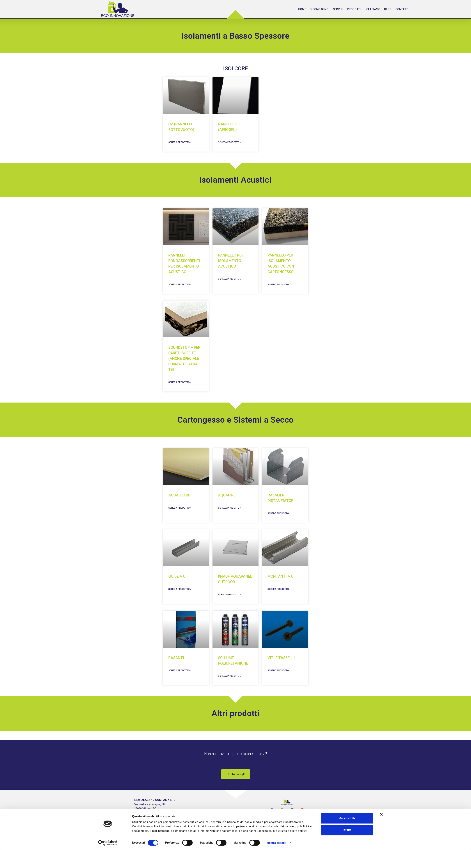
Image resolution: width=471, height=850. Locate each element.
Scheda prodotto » (179, 142)
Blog (388, 9)
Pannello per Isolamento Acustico (231, 260)
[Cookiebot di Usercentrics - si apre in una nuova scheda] (108, 843)
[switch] (187, 843)
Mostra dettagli (276, 842)
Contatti (401, 9)
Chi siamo (373, 9)
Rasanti (176, 658)
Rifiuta (347, 829)
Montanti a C (280, 576)
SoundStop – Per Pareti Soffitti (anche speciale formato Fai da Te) (184, 358)
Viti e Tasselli (281, 658)
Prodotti (354, 9)
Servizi (338, 9)
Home (302, 9)
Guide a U (176, 576)
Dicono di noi (319, 9)
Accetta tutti (347, 818)
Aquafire (227, 495)
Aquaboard (179, 495)
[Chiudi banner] (381, 814)
